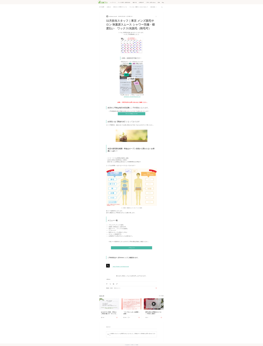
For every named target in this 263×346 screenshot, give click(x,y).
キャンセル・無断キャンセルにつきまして (139, 6)
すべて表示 (161, 295)
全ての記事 (101, 6)
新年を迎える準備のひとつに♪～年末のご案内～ (153, 312)
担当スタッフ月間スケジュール (120, 6)
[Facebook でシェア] (106, 284)
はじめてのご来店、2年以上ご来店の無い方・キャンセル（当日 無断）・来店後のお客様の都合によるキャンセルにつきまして (109, 313)
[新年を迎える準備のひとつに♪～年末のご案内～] (154, 303)
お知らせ (109, 6)
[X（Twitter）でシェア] (110, 284)
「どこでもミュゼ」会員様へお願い (131, 312)
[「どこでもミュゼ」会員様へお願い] (131, 303)
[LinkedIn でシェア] (113, 284)
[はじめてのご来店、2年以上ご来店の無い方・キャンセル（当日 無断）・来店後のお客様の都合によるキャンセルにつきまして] (109, 303)
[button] (135, 2)
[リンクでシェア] (117, 284)
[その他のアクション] (156, 16)
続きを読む (153, 6)
